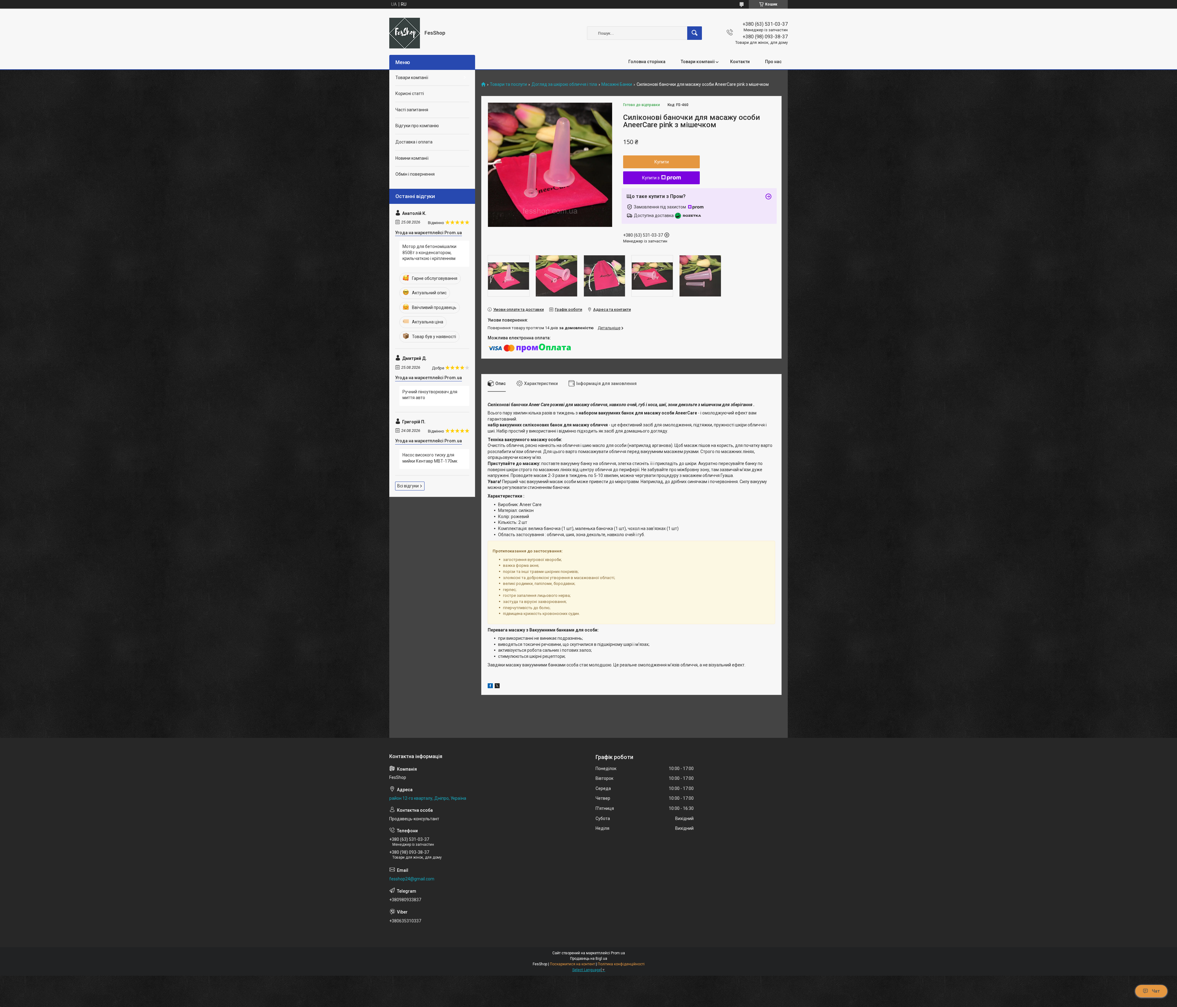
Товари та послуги (508, 84)
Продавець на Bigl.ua (588, 958)
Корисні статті (409, 93)
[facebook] (490, 686)
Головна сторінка (646, 61)
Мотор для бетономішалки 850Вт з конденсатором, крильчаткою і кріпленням (429, 252)
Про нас (773, 61)
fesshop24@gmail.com (411, 878)
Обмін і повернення (415, 174)
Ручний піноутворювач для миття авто (429, 394)
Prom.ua (618, 953)
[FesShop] (404, 33)
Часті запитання (411, 109)
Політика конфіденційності (621, 964)
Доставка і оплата (413, 141)
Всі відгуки (408, 485)
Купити (661, 161)
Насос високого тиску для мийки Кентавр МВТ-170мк (429, 457)
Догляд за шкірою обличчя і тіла (564, 84)
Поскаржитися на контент (572, 964)
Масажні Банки (616, 84)
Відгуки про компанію (417, 125)
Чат (1156, 991)
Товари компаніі (698, 61)
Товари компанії (411, 77)
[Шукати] (694, 33)
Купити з (651, 177)
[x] (497, 686)
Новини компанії (412, 158)
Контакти (740, 61)
